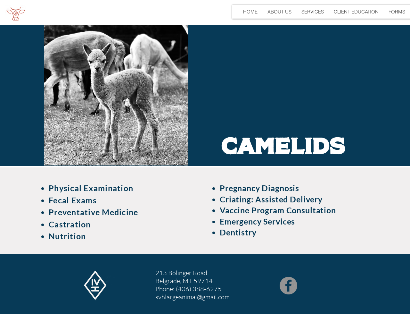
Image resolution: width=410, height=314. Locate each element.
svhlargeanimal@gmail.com (192, 297)
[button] (279, 12)
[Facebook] (288, 285)
